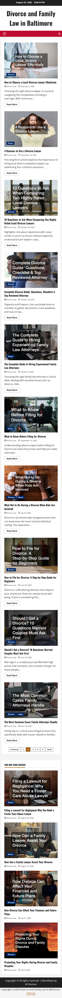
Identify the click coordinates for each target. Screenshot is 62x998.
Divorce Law (11, 86)
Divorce (11, 74)
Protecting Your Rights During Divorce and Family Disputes (30, 964)
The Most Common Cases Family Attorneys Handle (31, 700)
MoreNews (47, 980)
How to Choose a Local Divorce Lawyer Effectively (31, 60)
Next (49, 749)
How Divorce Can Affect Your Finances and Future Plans (30, 912)
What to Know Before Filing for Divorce (31, 415)
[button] (4, 34)
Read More (13, 105)
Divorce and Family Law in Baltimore (31, 18)
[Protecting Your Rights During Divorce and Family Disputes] (31, 940)
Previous (14, 749)
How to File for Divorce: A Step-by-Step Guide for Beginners (31, 556)
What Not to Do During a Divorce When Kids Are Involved (31, 483)
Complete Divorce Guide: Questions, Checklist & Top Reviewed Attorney (31, 270)
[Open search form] (59, 34)
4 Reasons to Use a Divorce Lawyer (31, 129)
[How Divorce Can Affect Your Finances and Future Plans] (31, 888)
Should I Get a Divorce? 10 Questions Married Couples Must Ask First (31, 628)
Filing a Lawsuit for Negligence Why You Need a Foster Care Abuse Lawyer (29, 812)
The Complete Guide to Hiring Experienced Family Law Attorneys (31, 342)
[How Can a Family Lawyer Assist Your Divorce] (31, 840)
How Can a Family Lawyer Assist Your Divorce (28, 862)
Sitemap (31, 993)
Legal (20, 714)
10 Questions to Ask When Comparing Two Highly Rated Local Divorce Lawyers (31, 198)
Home (10, 143)
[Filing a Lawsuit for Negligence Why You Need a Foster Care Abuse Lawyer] (31, 788)
